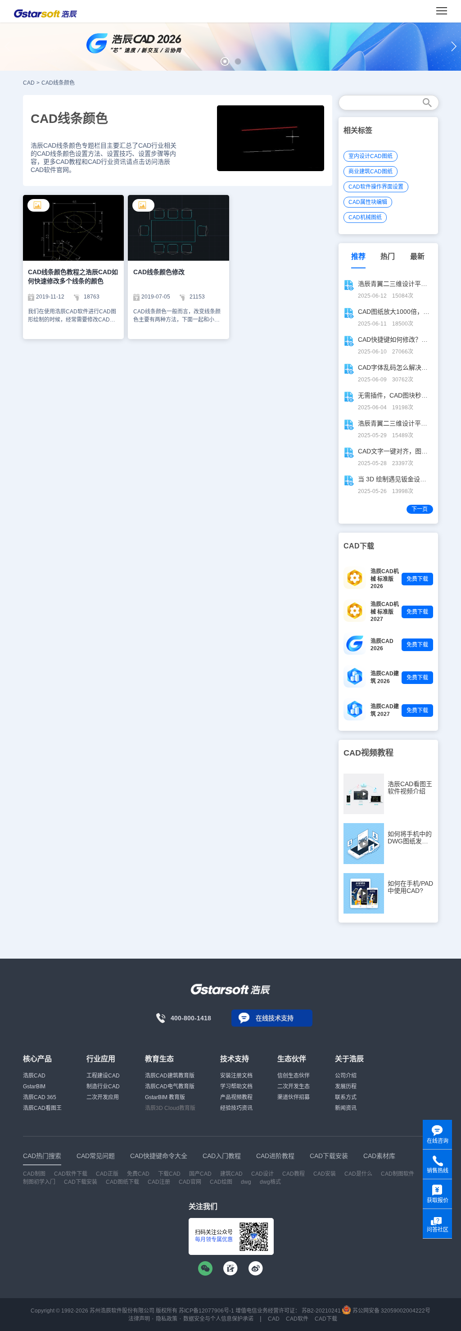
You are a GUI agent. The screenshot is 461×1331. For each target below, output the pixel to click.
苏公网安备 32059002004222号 (390, 1311)
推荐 (358, 256)
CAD (29, 83)
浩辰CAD (34, 1076)
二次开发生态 (293, 1086)
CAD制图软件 (397, 1174)
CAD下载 (326, 1319)
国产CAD (200, 1174)
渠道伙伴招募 (293, 1097)
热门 (387, 256)
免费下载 (417, 579)
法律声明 (139, 1319)
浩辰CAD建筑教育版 (169, 1076)
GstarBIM (34, 1086)
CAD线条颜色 (58, 83)
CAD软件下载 (70, 1174)
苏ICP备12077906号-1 (206, 1311)
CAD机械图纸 (365, 217)
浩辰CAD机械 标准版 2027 (385, 611)
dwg (246, 1182)
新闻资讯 (346, 1108)
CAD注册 (159, 1182)
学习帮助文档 (236, 1086)
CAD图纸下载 (122, 1182)
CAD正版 (107, 1174)
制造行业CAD (103, 1086)
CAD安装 (324, 1174)
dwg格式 (270, 1182)
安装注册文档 (236, 1076)
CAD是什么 (358, 1174)
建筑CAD (231, 1174)
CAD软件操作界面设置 (375, 187)
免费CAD (138, 1174)
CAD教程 (293, 1174)
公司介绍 (346, 1076)
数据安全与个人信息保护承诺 (218, 1319)
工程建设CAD (103, 1076)
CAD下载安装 (80, 1182)
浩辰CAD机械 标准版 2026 (385, 578)
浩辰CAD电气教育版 (169, 1086)
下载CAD (169, 1174)
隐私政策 (166, 1319)
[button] (224, 61)
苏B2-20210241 (321, 1311)
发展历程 (346, 1086)
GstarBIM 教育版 (165, 1097)
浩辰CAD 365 (39, 1097)
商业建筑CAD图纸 (370, 171)
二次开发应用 (102, 1097)
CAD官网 (190, 1182)
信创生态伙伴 (293, 1076)
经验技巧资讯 (236, 1108)
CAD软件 (297, 1319)
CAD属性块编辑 (367, 202)
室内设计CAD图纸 (370, 156)
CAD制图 (34, 1174)
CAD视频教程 (368, 752)
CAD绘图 (221, 1182)
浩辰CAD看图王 (42, 1108)
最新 (417, 256)
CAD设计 (262, 1174)
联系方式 (346, 1097)
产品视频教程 (236, 1097)
